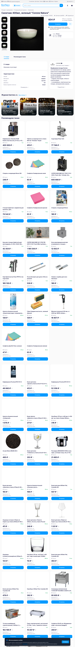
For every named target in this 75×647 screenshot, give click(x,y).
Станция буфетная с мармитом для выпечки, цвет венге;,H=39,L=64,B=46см (13, 208)
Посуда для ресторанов (20, 10)
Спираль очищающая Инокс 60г (12, 173)
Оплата (41, 1)
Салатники (31, 10)
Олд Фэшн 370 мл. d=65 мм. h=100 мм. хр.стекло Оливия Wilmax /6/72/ (61, 417)
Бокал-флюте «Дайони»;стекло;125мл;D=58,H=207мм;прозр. (37, 417)
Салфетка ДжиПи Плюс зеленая (12, 346)
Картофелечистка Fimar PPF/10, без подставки (13, 277)
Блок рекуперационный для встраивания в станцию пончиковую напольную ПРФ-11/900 (59, 243)
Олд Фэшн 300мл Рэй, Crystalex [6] (37, 589)
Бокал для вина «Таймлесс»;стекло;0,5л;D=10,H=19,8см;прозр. (37, 452)
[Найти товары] (61, 5)
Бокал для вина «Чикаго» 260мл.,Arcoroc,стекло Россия (36, 520)
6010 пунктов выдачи (14, 1)
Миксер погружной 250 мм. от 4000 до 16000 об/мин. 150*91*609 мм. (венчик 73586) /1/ (61, 312)
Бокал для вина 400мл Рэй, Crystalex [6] (59, 555)
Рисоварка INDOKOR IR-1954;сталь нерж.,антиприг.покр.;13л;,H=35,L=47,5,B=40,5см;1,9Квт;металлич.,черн (61, 452)
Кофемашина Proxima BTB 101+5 (60, 382)
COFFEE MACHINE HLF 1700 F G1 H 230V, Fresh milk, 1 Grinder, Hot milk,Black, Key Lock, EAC (61, 174)
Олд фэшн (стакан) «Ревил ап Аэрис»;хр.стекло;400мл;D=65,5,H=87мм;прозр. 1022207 (13, 521)
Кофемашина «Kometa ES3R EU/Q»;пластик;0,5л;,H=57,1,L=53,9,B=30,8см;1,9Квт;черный (13, 139)
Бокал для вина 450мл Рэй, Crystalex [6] (11, 589)
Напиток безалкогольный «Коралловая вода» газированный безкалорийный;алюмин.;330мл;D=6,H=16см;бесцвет (13, 312)
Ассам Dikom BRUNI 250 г (10, 451)
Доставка (37, 1)
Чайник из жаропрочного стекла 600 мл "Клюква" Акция (36, 139)
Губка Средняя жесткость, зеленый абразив (37, 312)
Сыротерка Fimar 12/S (57, 139)
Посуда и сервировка (7, 10)
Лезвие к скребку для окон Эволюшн (59, 277)
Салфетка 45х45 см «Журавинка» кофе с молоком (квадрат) (61, 624)
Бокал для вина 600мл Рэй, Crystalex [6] (59, 486)
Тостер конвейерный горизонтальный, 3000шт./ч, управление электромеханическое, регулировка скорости (13, 624)
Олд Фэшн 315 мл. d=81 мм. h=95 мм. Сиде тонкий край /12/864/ (37, 555)
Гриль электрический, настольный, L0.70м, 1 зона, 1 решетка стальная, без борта (37, 624)
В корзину (58, 24)
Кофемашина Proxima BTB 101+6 (12, 382)
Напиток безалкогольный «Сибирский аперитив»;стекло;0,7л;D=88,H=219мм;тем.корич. (13, 417)
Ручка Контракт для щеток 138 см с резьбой (37, 277)
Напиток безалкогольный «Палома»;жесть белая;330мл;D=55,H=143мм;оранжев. (37, 486)
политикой (25, 643)
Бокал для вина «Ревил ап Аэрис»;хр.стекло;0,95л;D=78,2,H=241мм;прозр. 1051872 (61, 521)
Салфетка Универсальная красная (37, 208)
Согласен (65, 641)
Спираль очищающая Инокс (59, 208)
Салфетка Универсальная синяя (36, 173)
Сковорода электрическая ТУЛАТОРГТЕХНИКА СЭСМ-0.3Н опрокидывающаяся (61, 590)
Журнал (56, 1)
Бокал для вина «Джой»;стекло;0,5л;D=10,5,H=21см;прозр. (37, 383)
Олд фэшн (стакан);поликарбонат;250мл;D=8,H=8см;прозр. (13, 555)
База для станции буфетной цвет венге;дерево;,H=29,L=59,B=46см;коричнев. (13, 243)
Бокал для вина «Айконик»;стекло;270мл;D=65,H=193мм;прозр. (13, 486)
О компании (31, 1)
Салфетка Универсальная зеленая (37, 346)
